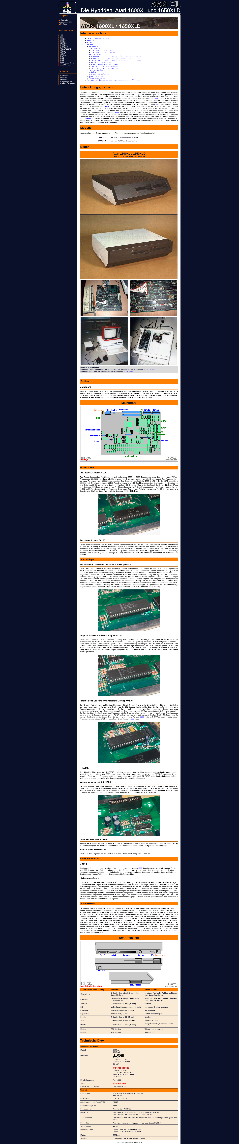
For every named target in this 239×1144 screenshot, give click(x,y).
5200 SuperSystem (67, 63)
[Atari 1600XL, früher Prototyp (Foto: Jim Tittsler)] (104, 364)
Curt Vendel (150, 369)
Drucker (63, 78)
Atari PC (90, 118)
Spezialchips (95, 54)
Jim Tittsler (130, 371)
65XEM (62, 51)
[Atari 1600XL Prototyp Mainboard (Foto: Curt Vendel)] (104, 315)
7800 (132, 719)
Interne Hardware (97, 70)
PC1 (61, 57)
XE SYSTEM (64, 65)
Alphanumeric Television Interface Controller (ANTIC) (116, 56)
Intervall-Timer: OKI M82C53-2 (105, 68)
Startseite (63, 20)
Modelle (90, 40)
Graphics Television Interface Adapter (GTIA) (112, 58)
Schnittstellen (96, 76)
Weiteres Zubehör (67, 84)
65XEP (62, 53)
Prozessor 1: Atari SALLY (103, 50)
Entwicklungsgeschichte (98, 38)
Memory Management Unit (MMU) (105, 64)
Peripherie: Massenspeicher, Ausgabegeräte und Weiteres (113, 80)
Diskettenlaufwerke (100, 74)
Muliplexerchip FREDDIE (102, 62)
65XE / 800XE (65, 49)
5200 (142, 717)
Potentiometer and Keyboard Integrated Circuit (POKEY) (117, 60)
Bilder (90, 42)
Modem (93, 72)
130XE (62, 55)
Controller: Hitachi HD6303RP (105, 66)
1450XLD (63, 47)
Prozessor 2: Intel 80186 (103, 52)
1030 (140, 868)
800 (61, 37)
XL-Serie (63, 24)
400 (61, 35)
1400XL (62, 45)
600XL (62, 39)
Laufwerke (64, 76)
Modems (63, 80)
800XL (62, 41)
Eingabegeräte (65, 82)
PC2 (61, 59)
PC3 (61, 61)
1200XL (62, 43)
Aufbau (90, 44)
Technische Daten (97, 78)
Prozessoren (94, 48)
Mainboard (93, 46)
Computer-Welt (65, 22)
